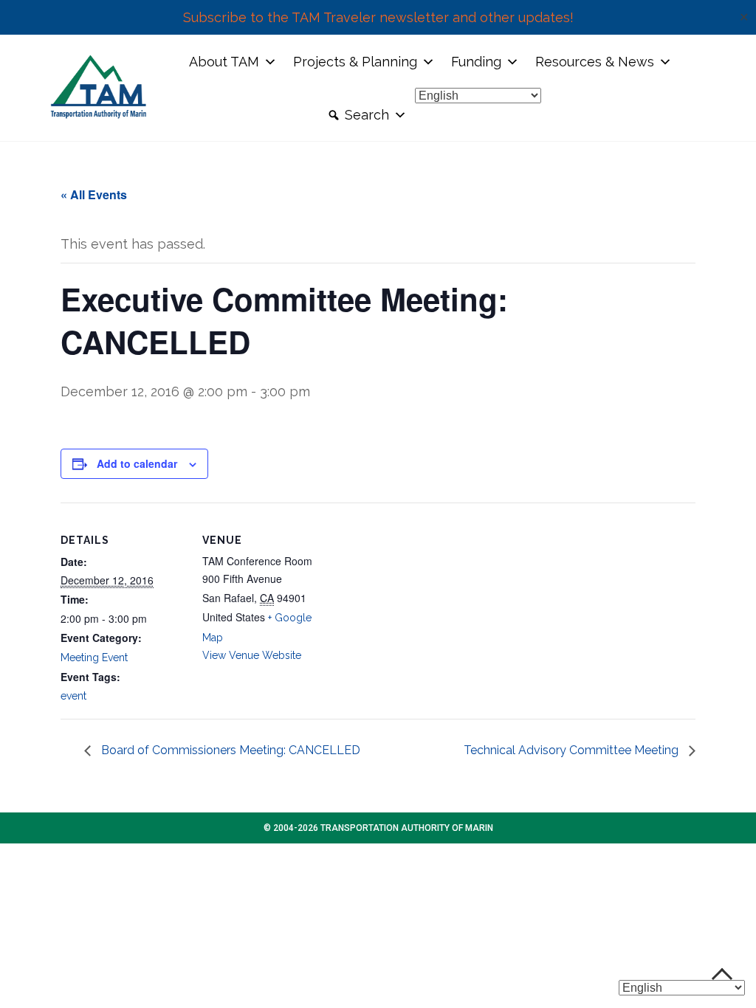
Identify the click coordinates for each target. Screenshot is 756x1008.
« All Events (94, 194)
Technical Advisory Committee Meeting (572, 750)
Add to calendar (137, 463)
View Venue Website (251, 655)
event (73, 696)
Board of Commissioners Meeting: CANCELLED (229, 750)
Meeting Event (94, 657)
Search (367, 114)
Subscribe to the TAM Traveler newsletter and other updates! (378, 17)
